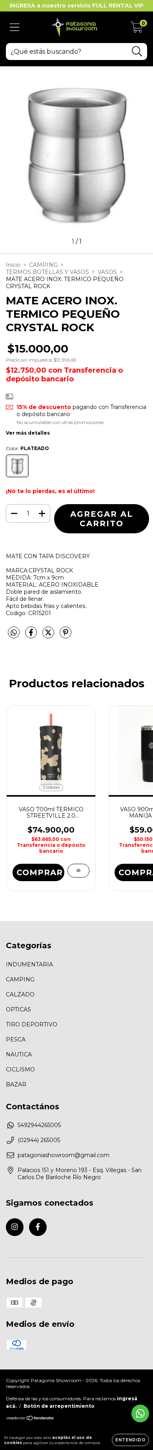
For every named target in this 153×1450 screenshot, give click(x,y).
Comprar (39, 872)
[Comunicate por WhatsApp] (140, 1413)
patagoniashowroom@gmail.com (63, 1155)
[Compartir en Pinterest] (65, 635)
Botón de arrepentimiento (59, 1406)
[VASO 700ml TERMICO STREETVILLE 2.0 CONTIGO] (78, 871)
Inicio (13, 264)
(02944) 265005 (39, 1140)
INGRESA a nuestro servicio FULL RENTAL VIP (76, 5)
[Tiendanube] (30, 1419)
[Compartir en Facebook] (31, 635)
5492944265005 (39, 1125)
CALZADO (20, 994)
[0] (136, 29)
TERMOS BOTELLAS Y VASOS (47, 272)
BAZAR (16, 1084)
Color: (27, 448)
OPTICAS (18, 1009)
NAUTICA (19, 1054)
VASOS (107, 272)
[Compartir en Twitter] (49, 635)
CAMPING (43, 264)
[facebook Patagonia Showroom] (38, 1227)
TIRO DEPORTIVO (31, 1024)
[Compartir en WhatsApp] (14, 633)
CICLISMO (20, 1069)
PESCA (16, 1039)
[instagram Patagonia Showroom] (15, 1227)
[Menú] (15, 27)
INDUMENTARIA (29, 964)
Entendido (130, 1439)
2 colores (51, 787)
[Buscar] (137, 51)
